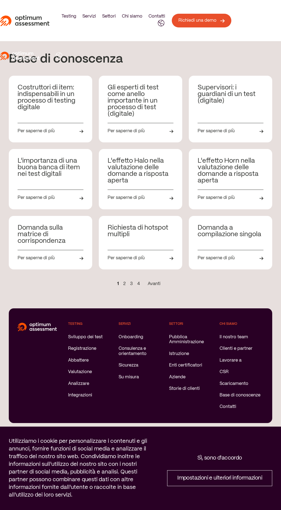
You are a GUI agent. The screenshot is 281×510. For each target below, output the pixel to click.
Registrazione (82, 348)
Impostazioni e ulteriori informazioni (219, 478)
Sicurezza (128, 365)
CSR (224, 372)
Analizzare (78, 384)
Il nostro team (234, 337)
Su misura (129, 377)
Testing (68, 16)
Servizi (89, 16)
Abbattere (78, 360)
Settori (109, 16)
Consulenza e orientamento (133, 351)
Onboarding (131, 337)
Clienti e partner (236, 348)
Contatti (156, 16)
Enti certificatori (185, 365)
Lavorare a (230, 360)
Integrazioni (80, 395)
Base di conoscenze (240, 395)
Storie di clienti (184, 389)
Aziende (177, 377)
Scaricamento (234, 384)
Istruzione (179, 354)
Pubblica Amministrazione (186, 339)
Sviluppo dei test (85, 337)
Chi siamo (132, 16)
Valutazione (80, 372)
